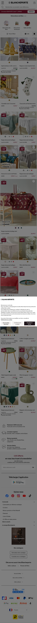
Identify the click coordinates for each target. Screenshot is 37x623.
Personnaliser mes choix (6, 323)
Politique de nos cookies (6, 319)
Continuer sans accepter (17, 323)
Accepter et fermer (29, 323)
